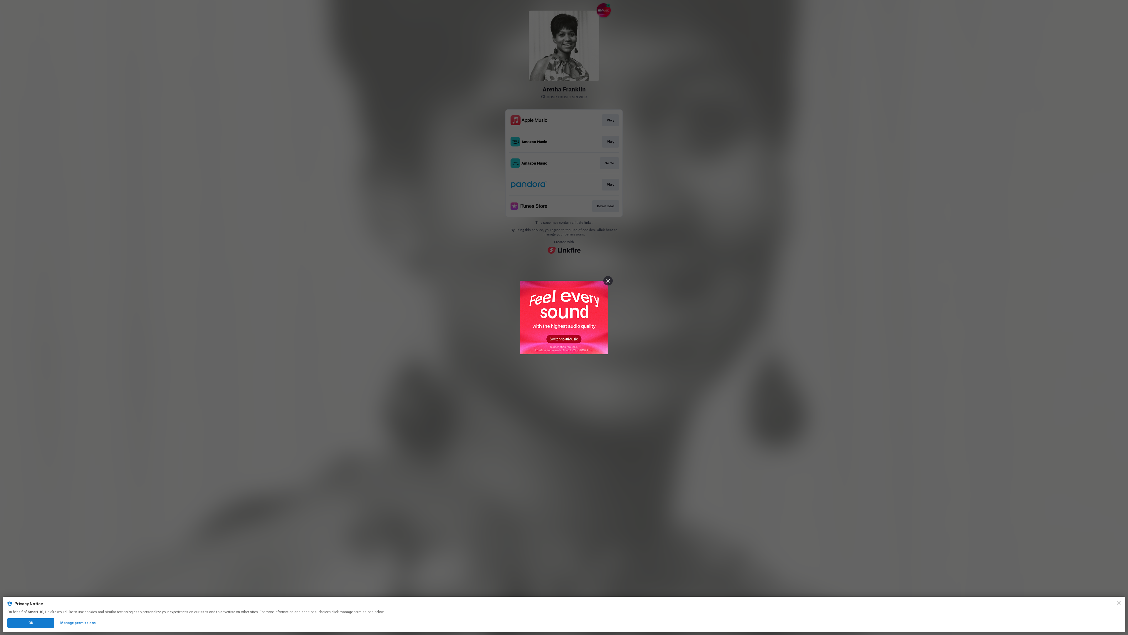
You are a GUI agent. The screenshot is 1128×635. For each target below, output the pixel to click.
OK (30, 623)
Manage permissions (78, 623)
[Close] (1119, 603)
